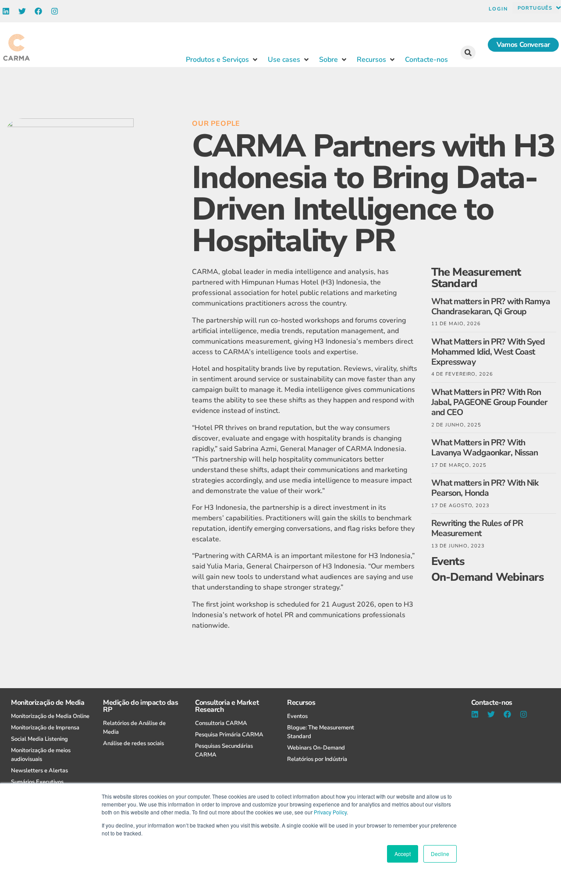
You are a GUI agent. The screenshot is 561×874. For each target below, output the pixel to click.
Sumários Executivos (37, 782)
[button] (222, 59)
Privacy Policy (330, 812)
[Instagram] (54, 11)
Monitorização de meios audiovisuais (41, 754)
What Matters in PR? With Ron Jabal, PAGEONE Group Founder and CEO (489, 402)
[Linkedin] (6, 11)
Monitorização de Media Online (50, 716)
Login (498, 9)
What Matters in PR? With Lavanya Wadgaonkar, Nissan (484, 447)
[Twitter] (22, 11)
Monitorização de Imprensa (45, 728)
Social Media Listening (39, 739)
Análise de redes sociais (133, 743)
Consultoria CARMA (221, 723)
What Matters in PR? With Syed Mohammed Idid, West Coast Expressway (488, 352)
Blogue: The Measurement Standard (320, 732)
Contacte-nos (491, 702)
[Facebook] (38, 11)
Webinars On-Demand (316, 748)
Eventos (297, 716)
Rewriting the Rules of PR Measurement (477, 528)
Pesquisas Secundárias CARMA (224, 750)
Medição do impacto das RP (140, 706)
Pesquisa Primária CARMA (229, 735)
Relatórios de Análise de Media (134, 727)
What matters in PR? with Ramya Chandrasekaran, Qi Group (490, 306)
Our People (216, 123)
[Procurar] (468, 53)
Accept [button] (402, 853)
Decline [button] (440, 853)
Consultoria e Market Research (227, 706)
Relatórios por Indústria (317, 759)
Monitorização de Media (47, 702)
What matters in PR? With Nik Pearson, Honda (485, 488)
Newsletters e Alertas (39, 771)
